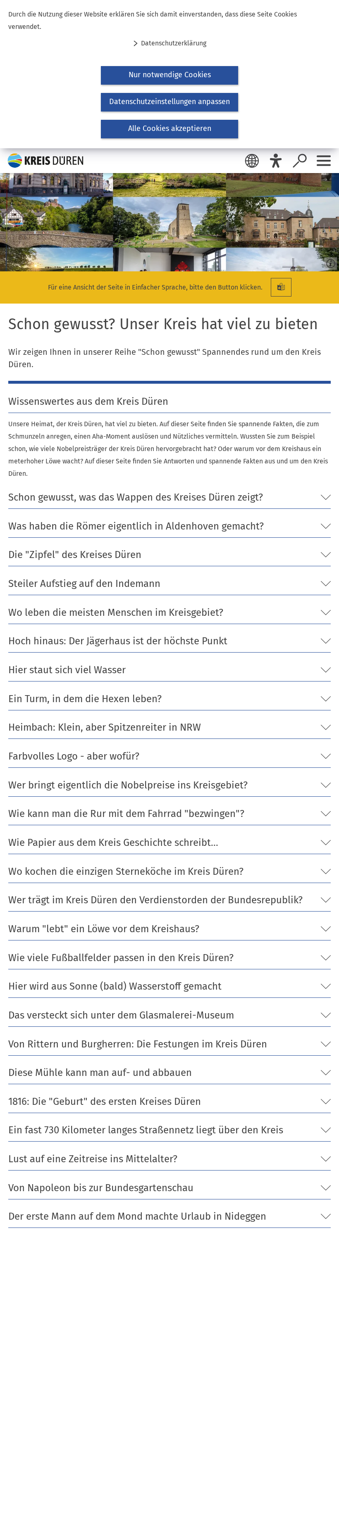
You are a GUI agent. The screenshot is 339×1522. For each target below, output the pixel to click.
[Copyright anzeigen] (329, 261)
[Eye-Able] (275, 160)
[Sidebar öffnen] (323, 160)
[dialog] (169, 74)
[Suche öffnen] (299, 160)
